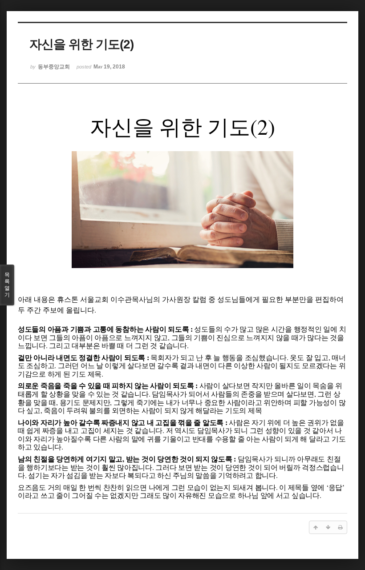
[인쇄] (340, 527)
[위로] (315, 527)
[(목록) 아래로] (328, 527)
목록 (7, 285)
